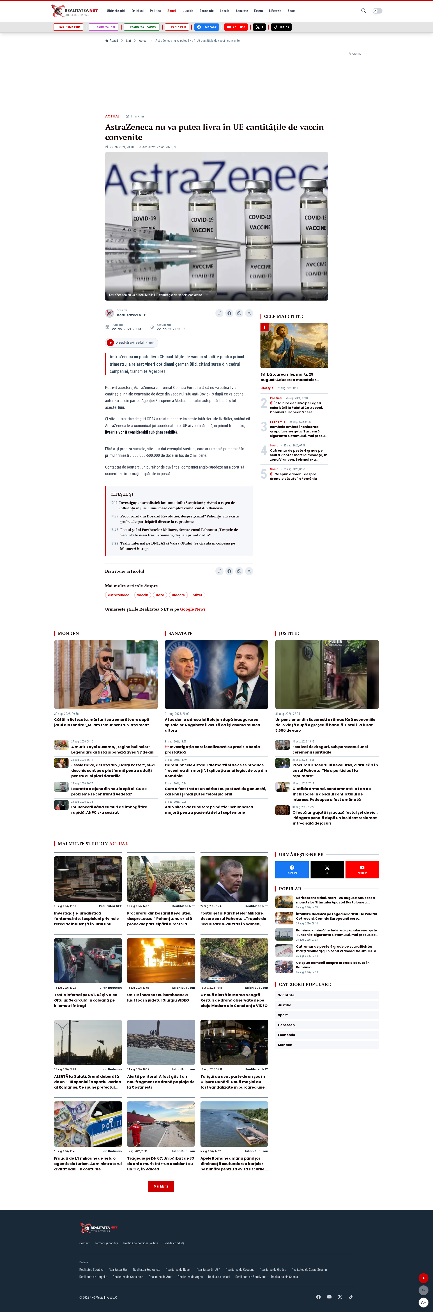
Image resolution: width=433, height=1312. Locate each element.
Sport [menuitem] (291, 11)
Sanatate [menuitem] (242, 11)
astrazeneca (118, 595)
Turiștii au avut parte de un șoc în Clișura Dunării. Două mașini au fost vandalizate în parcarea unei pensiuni (233, 1084)
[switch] (377, 11)
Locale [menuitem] (224, 11)
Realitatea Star (118, 1269)
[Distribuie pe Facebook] (229, 313)
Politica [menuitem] (155, 11)
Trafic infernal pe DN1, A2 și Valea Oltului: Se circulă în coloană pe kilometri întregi (177, 546)
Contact (84, 1243)
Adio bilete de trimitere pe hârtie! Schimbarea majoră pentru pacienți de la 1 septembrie (209, 809)
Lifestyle (266, 388)
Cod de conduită (174, 1243)
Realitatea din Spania (284, 1277)
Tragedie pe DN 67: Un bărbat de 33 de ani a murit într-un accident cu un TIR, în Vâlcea (160, 1164)
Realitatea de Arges (190, 1277)
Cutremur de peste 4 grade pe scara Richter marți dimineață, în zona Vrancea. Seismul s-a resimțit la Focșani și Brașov (298, 457)
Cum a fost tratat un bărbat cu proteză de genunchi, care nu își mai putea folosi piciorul (215, 791)
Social (274, 445)
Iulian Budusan (110, 988)
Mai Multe (161, 1186)
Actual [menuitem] (171, 11)
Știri (128, 40)
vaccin (142, 595)
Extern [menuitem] (258, 11)
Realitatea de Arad (160, 1277)
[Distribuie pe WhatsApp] (239, 313)
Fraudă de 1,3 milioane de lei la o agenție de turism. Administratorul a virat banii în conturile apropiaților (88, 1166)
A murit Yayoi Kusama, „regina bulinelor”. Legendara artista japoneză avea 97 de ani (112, 749)
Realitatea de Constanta (128, 1277)
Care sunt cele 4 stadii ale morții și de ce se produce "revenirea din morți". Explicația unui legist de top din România (216, 771)
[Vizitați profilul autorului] (109, 313)
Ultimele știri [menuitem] (116, 11)
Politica (276, 398)
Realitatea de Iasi (219, 1277)
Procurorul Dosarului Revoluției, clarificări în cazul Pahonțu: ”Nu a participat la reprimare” (335, 771)
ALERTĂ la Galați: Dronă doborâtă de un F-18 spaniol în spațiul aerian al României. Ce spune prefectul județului (87, 1084)
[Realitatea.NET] (75, 11)
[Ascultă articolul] (423, 1278)
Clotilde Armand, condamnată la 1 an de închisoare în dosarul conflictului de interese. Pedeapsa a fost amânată (332, 794)
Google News (192, 609)
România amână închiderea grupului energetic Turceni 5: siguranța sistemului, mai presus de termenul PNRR (298, 434)
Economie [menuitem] (207, 11)
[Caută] (363, 11)
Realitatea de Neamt (178, 1269)
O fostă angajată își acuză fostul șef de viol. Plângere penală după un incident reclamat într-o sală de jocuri (335, 818)
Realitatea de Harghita (93, 1277)
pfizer (197, 595)
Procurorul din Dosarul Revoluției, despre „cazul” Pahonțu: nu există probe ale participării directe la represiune (179, 519)
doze (160, 595)
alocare (178, 595)
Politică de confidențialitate (140, 1243)
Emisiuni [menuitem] (137, 11)
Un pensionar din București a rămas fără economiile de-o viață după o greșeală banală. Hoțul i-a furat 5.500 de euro (325, 725)
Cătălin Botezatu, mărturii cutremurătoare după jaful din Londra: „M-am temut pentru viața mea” (101, 722)
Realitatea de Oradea (273, 1269)
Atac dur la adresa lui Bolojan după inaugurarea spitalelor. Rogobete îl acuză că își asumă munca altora (212, 725)
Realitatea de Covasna (240, 1269)
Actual (143, 40)
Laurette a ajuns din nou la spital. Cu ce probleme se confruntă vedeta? (109, 791)
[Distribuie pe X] (249, 313)
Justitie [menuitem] (188, 11)
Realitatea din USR (208, 1269)
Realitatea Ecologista (146, 1269)
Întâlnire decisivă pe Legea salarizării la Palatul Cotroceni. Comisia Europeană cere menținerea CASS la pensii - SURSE (296, 412)
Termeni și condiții (106, 1243)
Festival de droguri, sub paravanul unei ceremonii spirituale (330, 749)
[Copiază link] (219, 313)
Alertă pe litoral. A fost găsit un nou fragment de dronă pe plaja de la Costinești (160, 1082)
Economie (277, 422)
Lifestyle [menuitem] (275, 11)
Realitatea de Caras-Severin (309, 1269)
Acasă (114, 40)
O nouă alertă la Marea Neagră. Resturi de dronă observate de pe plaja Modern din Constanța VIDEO (233, 1000)
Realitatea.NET (131, 315)
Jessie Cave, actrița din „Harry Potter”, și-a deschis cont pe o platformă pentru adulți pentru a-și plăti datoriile (113, 771)
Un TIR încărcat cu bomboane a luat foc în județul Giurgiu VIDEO (158, 997)
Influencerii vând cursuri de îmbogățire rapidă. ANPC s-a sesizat (109, 809)
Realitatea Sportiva (91, 1269)
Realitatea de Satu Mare (250, 1277)
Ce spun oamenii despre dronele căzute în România (293, 476)
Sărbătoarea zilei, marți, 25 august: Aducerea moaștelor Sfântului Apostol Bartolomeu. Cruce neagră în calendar (289, 382)
